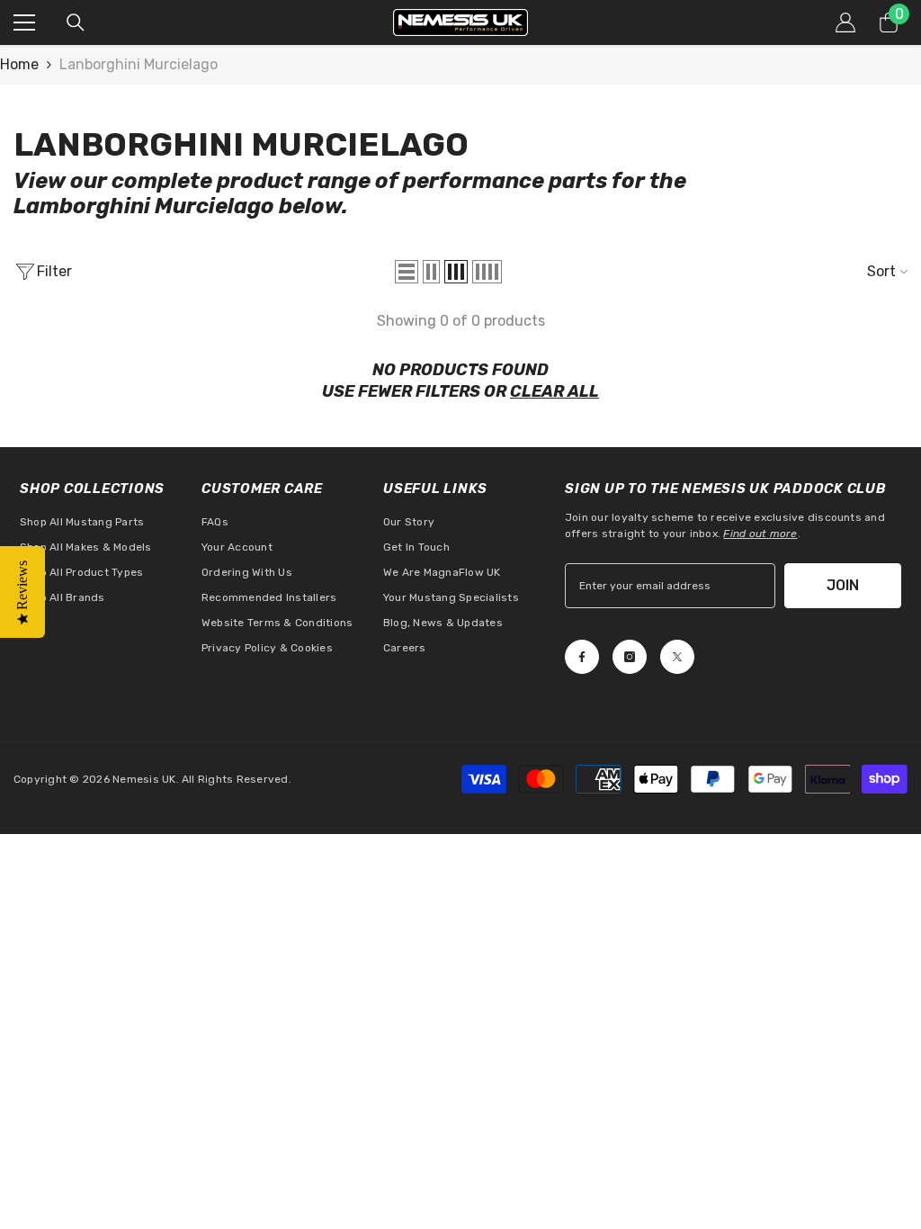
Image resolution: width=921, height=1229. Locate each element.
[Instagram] (630, 657)
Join (843, 585)
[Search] (75, 22)
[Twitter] (677, 657)
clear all (554, 391)
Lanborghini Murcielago (138, 64)
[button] (406, 271)
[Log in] (845, 22)
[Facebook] (582, 657)
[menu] (24, 22)
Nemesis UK (143, 779)
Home (19, 64)
